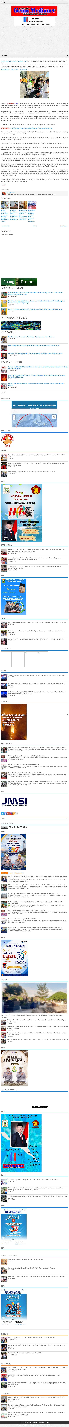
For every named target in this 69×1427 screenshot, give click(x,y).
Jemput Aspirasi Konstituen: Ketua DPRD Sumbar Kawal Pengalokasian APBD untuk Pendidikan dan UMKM (37, 1039)
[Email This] (3, 189)
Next (67, 715)
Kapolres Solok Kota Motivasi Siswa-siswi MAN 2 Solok (26, 1353)
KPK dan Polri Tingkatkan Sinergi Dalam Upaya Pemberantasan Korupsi (31, 471)
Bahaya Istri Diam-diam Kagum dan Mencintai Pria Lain (23, 764)
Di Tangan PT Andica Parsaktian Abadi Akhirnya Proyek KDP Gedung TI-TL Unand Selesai (33, 893)
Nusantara (20, 61)
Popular (4, 873)
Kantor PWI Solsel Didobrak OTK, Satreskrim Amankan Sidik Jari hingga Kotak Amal (35, 309)
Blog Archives (18, 873)
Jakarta (14, 61)
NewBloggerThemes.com (44, 1424)
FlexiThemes (27, 1424)
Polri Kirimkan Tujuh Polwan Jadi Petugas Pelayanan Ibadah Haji (31, 128)
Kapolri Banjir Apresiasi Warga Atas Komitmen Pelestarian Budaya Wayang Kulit (33, 1375)
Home (2, 61)
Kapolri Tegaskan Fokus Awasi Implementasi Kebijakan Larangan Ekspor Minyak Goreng (5, 216)
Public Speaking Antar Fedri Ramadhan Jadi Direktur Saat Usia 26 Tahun (31, 1337)
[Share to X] (6, 189)
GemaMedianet (33, 1422)
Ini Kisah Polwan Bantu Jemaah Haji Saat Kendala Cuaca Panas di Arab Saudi (32, 67)
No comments (23, 69)
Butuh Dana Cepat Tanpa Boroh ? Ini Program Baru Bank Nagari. (26, 773)
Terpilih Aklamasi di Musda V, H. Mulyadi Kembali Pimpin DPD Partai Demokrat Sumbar (36, 675)
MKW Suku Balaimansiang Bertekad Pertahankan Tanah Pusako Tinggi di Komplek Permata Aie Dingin (36, 747)
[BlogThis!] (4, 189)
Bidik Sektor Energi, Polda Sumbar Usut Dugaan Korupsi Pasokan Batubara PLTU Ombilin (37, 622)
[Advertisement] (34, 40)
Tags (11, 873)
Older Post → (64, 226)
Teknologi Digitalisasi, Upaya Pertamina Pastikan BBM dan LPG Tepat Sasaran (33, 1179)
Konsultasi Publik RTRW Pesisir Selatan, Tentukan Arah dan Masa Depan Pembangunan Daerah (35, 927)
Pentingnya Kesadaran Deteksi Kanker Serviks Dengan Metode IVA (26, 756)
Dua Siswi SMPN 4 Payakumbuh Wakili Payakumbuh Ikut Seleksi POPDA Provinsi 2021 (36, 1276)
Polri (25, 61)
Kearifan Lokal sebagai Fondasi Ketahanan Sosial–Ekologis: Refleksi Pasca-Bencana (35, 353)
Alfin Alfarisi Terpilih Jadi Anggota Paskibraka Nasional (25, 1259)
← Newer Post (5, 226)
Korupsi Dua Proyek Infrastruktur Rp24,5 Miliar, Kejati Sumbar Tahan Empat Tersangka (35, 639)
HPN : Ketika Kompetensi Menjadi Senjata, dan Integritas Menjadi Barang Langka (34, 345)
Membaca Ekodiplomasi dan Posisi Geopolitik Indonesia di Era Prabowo (31, 337)
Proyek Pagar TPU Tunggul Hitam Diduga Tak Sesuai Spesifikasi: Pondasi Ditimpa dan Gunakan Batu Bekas (31, 1015)
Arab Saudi (9, 61)
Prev (1, 715)
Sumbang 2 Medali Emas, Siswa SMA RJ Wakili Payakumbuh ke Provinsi (31, 1268)
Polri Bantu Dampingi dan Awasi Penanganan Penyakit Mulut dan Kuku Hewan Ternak (14, 215)
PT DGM (47, 1422)
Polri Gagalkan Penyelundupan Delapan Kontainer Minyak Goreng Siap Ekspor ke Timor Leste (23, 215)
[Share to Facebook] (8, 189)
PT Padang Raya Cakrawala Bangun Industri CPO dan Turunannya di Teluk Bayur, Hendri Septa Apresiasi (37, 781)
